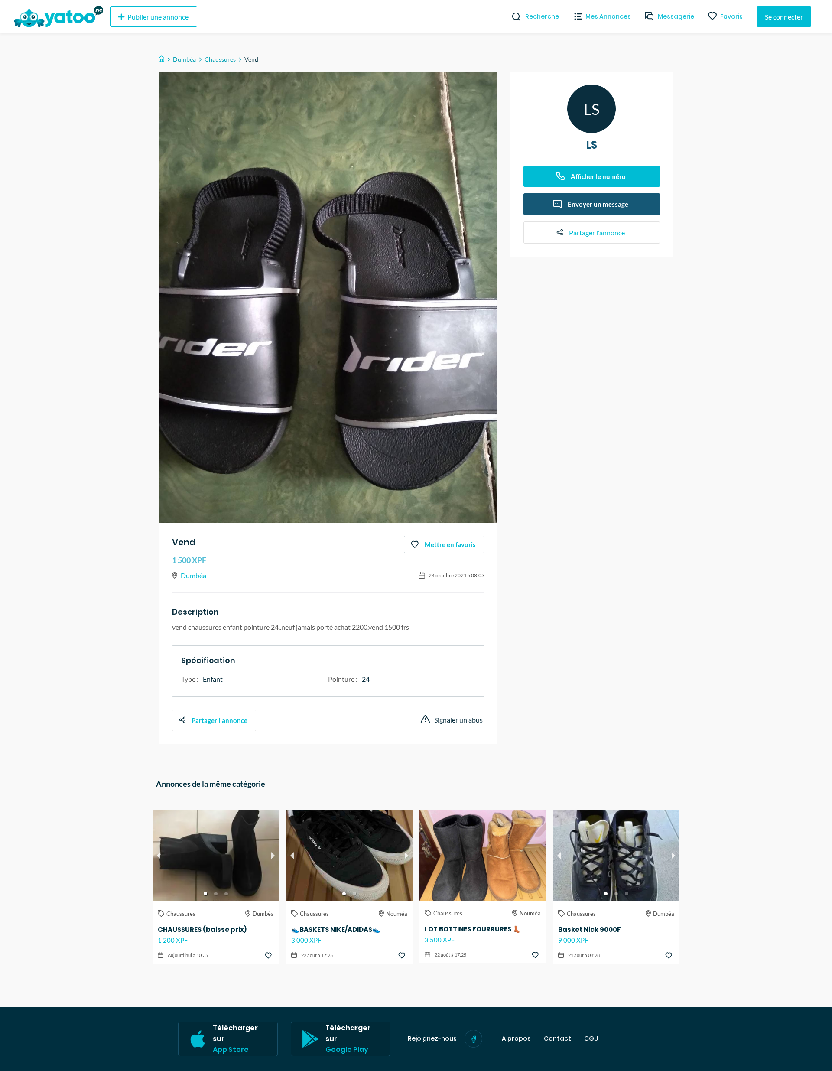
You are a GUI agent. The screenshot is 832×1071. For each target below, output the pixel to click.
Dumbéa (184, 59)
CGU (591, 1038)
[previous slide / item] (159, 855)
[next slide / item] (273, 855)
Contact (557, 1038)
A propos (516, 1038)
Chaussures (220, 59)
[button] (205, 893)
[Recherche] (513, 16)
